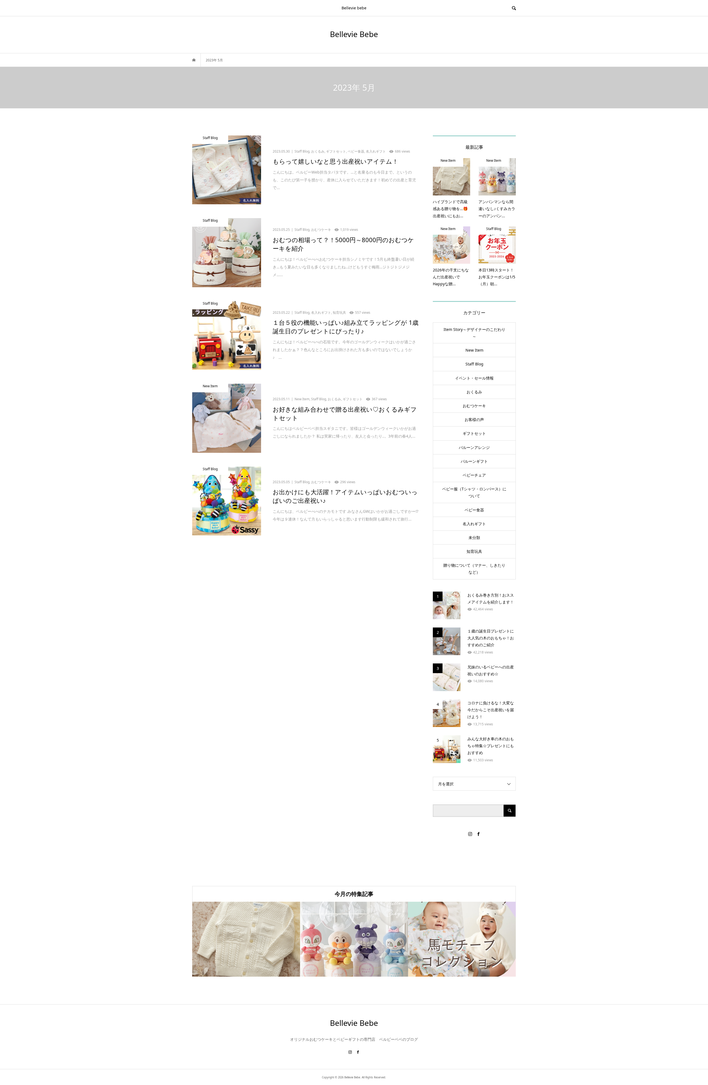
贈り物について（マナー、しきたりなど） (474, 569)
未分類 (474, 537)
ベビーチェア (474, 475)
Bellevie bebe (354, 8)
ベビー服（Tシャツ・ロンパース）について (474, 492)
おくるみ (474, 391)
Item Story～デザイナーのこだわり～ (474, 333)
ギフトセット (474, 433)
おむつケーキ (474, 405)
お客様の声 (474, 419)
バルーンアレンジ (474, 447)
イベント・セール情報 (474, 378)
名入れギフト (474, 523)
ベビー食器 (474, 510)
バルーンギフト (474, 461)
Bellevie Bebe (354, 34)
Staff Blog (474, 364)
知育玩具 (474, 551)
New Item (474, 350)
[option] (246, 939)
